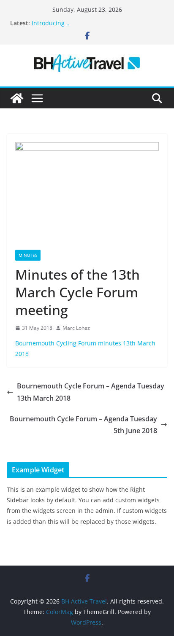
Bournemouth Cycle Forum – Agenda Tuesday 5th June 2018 (83, 425)
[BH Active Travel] (17, 98)
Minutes (28, 255)
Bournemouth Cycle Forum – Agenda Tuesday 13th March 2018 (90, 392)
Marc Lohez (76, 327)
